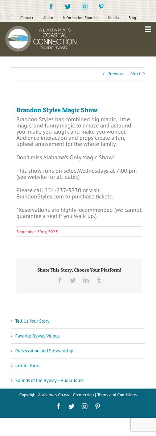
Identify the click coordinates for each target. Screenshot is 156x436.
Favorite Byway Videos (37, 336)
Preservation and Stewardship (44, 351)
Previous (115, 74)
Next (135, 74)
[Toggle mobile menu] (148, 29)
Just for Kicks (27, 365)
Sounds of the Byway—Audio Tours (49, 380)
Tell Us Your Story (32, 321)
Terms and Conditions (117, 394)
